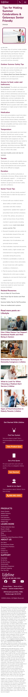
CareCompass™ (6, 520)
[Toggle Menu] (25, 2)
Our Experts (4, 553)
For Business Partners (7, 547)
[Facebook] (5, 582)
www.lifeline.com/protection (15, 640)
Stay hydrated (5, 87)
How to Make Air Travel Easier (10, 293)
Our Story (4, 542)
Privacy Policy (7, 586)
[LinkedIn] (14, 582)
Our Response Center (7, 544)
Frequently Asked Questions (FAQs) (12, 537)
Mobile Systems (6, 513)
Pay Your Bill (5, 570)
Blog (2, 533)
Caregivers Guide (6, 531)
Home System (5, 511)
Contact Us (4, 551)
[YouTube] (22, 582)
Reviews (3, 535)
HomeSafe (4, 558)
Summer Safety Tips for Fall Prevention (13, 302)
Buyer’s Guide (5, 529)
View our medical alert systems (11, 305)
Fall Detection (5, 517)
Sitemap (4, 589)
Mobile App (4, 522)
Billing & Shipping (6, 568)
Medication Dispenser (7, 566)
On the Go (4, 560)
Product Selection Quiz (8, 527)
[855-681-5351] (20, 2)
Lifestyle (5, 24)
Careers (3, 549)
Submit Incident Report (16, 589)
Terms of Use (18, 586)
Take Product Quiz (14, 446)
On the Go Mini (5, 562)
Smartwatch (4, 515)
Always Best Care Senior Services (14, 74)
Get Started (14, 472)
